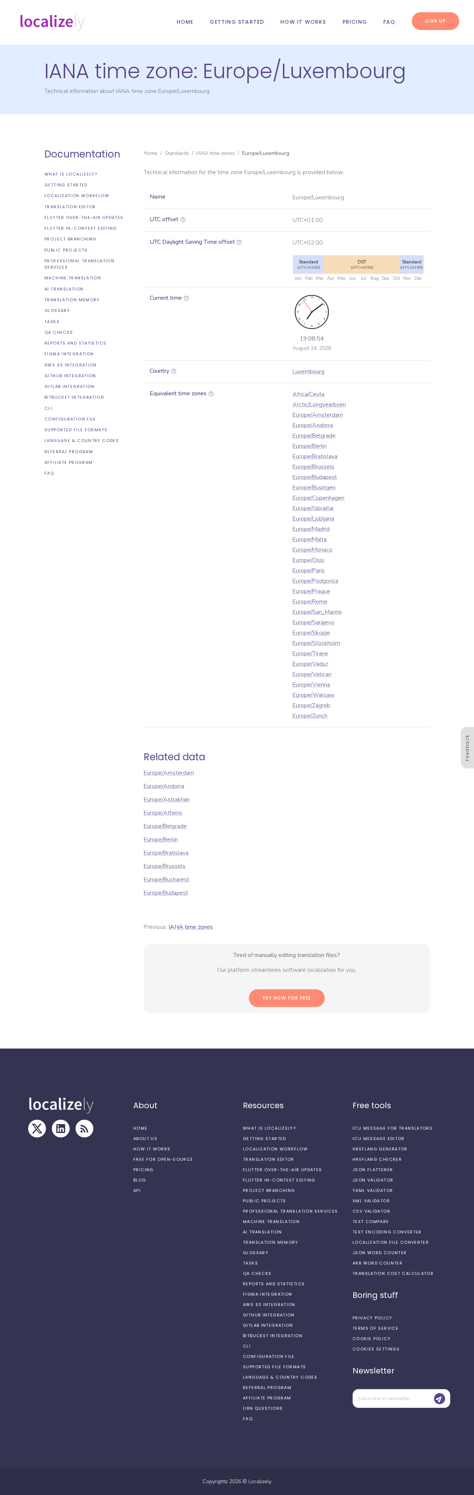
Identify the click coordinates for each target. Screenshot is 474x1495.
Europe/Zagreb (311, 705)
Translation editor (70, 207)
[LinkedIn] (61, 1128)
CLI (48, 408)
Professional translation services (79, 264)
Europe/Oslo (308, 560)
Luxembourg (308, 372)
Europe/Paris (309, 571)
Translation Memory (72, 300)
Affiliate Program (68, 462)
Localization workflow (76, 196)
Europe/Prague (311, 591)
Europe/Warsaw (313, 695)
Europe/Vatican (312, 674)
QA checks (58, 332)
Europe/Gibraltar (313, 508)
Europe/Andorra (313, 425)
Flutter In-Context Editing (80, 228)
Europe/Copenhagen (318, 498)
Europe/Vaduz (310, 664)
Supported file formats (75, 430)
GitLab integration (69, 386)
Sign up (435, 21)
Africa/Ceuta (308, 394)
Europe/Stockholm (316, 643)
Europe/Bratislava (315, 456)
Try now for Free (286, 998)
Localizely (259, 1481)
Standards (177, 153)
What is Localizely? (70, 174)
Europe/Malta (310, 539)
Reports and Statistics (75, 343)
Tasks (52, 322)
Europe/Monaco (313, 550)
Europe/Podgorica (315, 581)
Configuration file (70, 419)
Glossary (57, 310)
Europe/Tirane (310, 654)
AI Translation (63, 289)
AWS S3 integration (70, 365)
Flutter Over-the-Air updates (84, 217)
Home (185, 22)
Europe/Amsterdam (318, 415)
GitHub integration (70, 376)
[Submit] (439, 1398)
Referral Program (68, 452)
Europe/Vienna (311, 685)
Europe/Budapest (315, 477)
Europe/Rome (310, 602)
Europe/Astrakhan (167, 799)
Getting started (237, 22)
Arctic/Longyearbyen (319, 405)
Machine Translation (72, 278)
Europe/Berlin (310, 446)
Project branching (70, 239)
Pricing (355, 22)
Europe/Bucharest (166, 880)
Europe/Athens (163, 813)
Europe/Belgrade (314, 436)
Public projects (66, 250)
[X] (37, 1128)
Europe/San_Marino (317, 612)
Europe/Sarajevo (313, 622)
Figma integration (69, 354)
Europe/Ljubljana (313, 519)
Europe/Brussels (313, 467)
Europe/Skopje (311, 633)
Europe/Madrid (311, 529)
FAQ (389, 22)
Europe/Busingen (314, 488)
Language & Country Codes (81, 441)
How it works (303, 22)
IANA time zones (215, 153)
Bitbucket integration (74, 398)
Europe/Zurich (310, 716)
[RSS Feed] (84, 1128)
